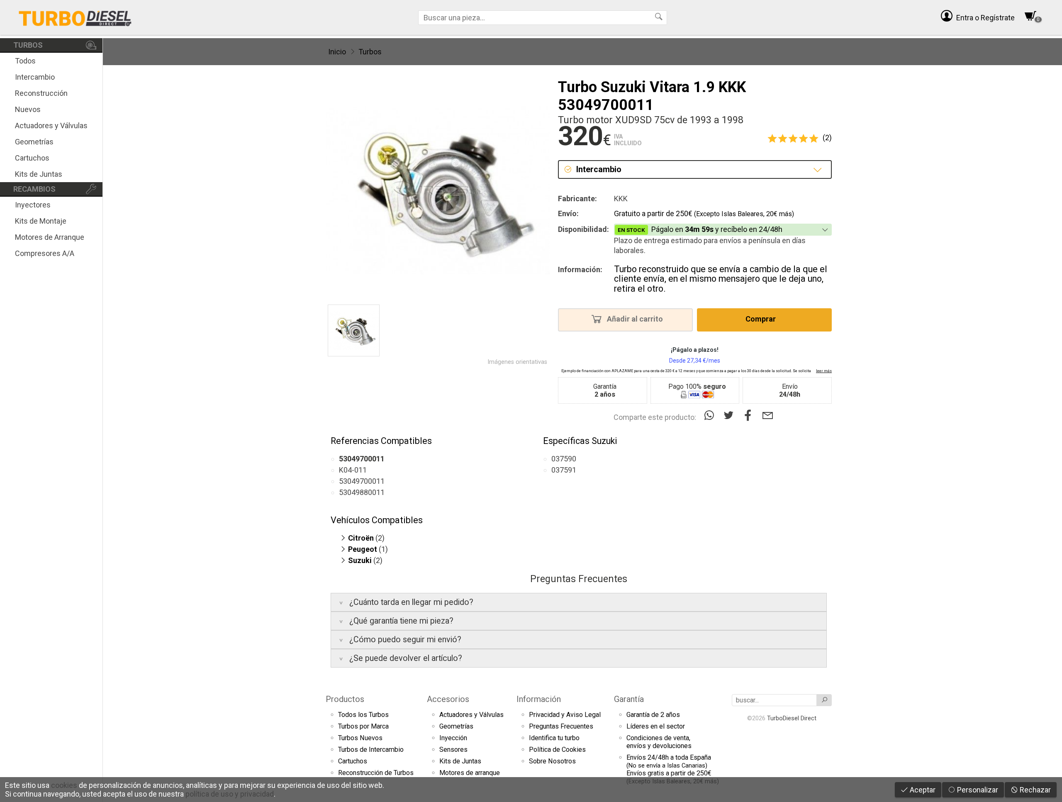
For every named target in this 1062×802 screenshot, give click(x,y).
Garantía (629, 699)
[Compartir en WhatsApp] (711, 415)
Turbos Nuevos (360, 738)
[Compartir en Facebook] (750, 415)
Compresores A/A (44, 253)
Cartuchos (32, 158)
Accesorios (448, 699)
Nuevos (28, 109)
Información (538, 699)
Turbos (370, 51)
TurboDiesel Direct (791, 718)
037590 (563, 458)
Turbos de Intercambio (371, 749)
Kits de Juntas (38, 174)
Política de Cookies (557, 749)
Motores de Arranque (49, 237)
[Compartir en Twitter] (730, 415)
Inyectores (33, 204)
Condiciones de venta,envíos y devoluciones (659, 742)
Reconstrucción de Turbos (376, 773)
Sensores (453, 749)
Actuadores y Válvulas (51, 125)
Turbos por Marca (363, 726)
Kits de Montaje (40, 221)
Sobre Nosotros (552, 761)
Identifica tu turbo (554, 738)
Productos (345, 699)
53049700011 (362, 481)
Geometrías (34, 141)
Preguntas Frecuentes (561, 726)
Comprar (761, 319)
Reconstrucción (41, 93)
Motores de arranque (469, 773)
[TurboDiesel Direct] (74, 17)
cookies (64, 785)
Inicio (337, 51)
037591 (563, 470)
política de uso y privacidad (229, 794)
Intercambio (35, 77)
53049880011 (362, 492)
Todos (25, 60)
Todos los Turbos (363, 715)
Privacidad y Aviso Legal (565, 715)
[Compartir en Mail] (767, 415)
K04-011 (353, 470)
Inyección (453, 738)
